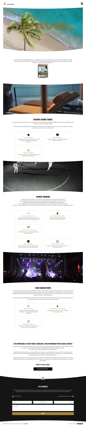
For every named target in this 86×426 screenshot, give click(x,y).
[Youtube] (82, 423)
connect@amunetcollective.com (65, 396)
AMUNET (10, 4)
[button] (82, 3)
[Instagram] (80, 423)
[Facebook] (78, 423)
